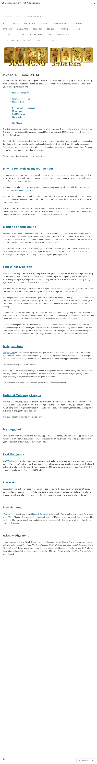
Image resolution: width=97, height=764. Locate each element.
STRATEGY (6, 35)
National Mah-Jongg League (23, 108)
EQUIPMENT (37, 29)
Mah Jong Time (13, 346)
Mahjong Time (18, 102)
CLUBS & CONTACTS (10, 40)
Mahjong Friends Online (22, 93)
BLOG (5, 23)
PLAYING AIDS (78, 23)
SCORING (77, 29)
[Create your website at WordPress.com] (48, 3)
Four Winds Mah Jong (21, 99)
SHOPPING (44, 23)
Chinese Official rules (39, 514)
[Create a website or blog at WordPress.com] (4, 759)
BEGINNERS (51, 29)
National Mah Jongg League (22, 395)
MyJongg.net (17, 111)
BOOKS (38, 40)
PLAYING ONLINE (36, 35)
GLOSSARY (27, 40)
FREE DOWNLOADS (60, 23)
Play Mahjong (17, 123)
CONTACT (50, 40)
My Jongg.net (12, 429)
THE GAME (64, 29)
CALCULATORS (22, 29)
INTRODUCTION (29, 23)
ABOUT (15, 23)
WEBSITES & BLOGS (64, 35)
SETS (50, 35)
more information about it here (22, 190)
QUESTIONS (20, 35)
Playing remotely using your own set (28, 168)
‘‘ (11, 273)
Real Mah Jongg (18, 114)
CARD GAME (7, 29)
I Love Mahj (17, 117)
